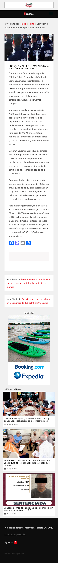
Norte (31, 23)
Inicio (23, 23)
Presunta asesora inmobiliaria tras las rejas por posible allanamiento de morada (28, 283)
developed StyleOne (14, 553)
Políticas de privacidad (15, 534)
